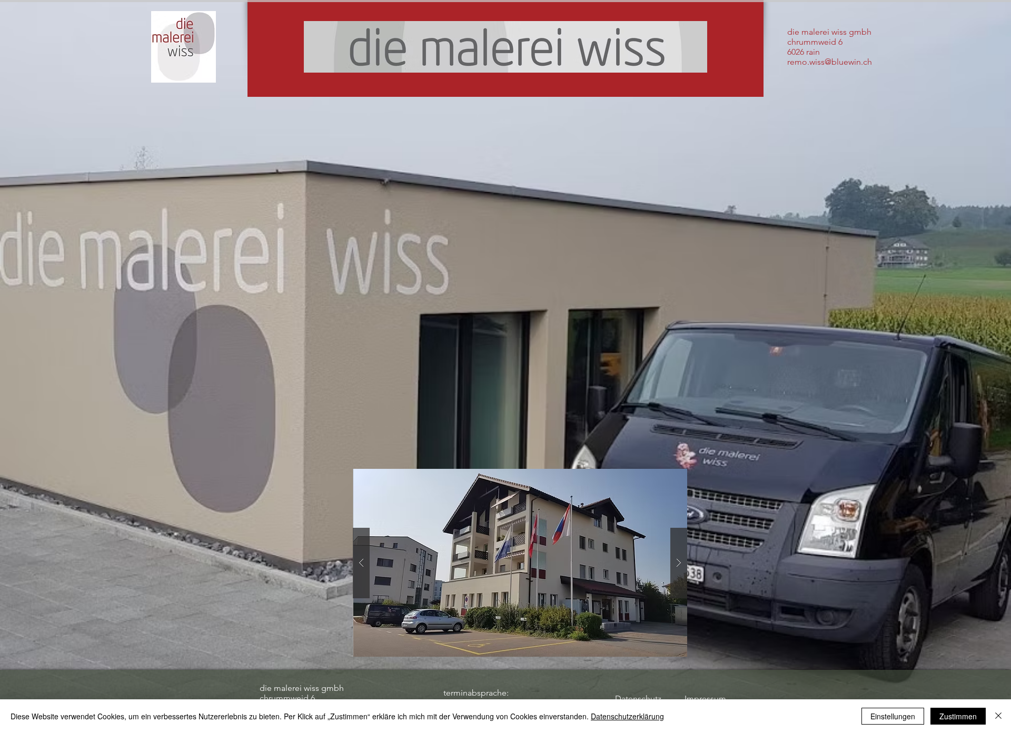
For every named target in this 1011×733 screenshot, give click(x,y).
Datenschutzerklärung (627, 716)
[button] (520, 563)
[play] (659, 477)
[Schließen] (998, 716)
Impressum (705, 699)
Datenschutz (638, 699)
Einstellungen (892, 716)
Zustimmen (958, 716)
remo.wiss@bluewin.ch (829, 62)
